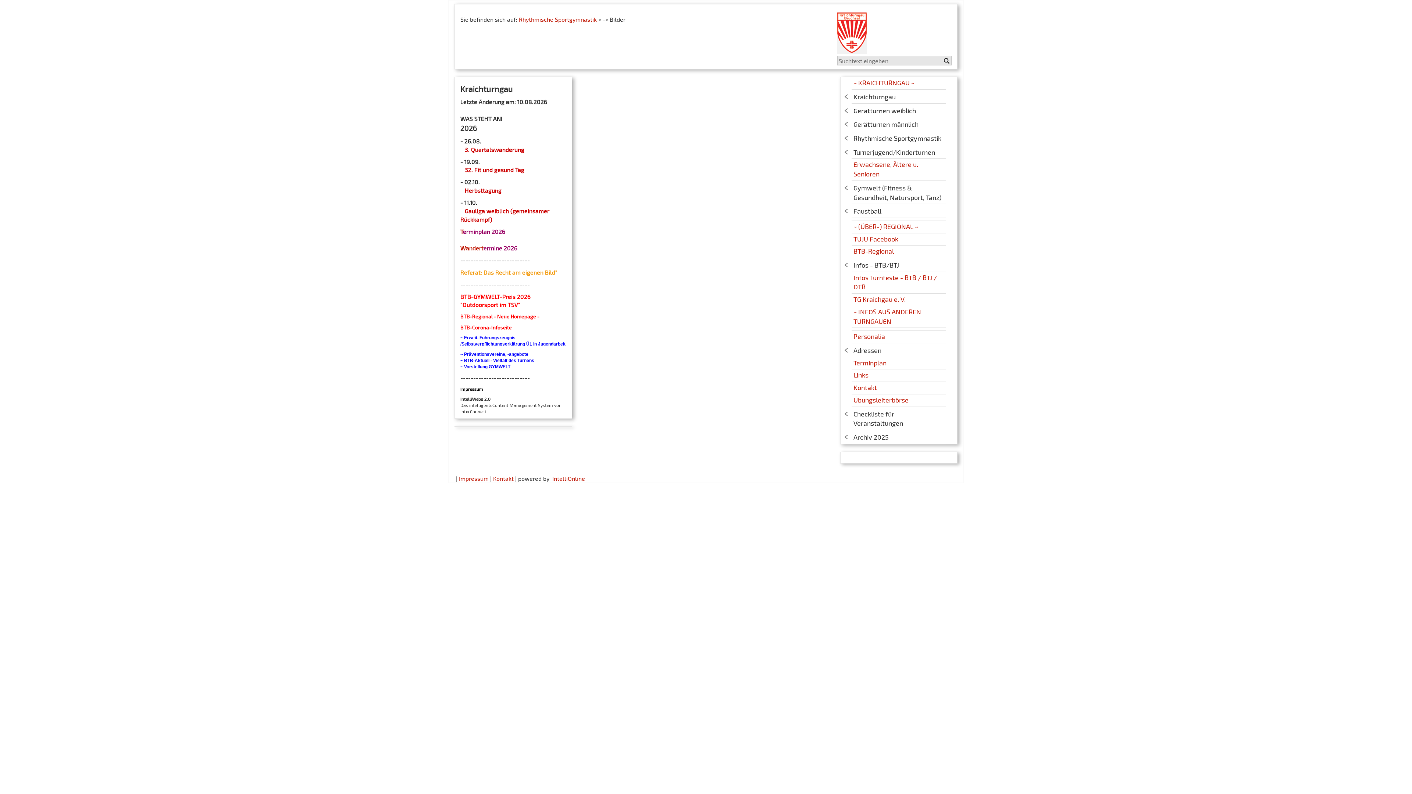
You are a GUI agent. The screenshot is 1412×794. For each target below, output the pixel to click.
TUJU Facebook (875, 239)
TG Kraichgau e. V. (879, 299)
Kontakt (865, 387)
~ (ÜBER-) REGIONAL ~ (885, 226)
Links (861, 375)
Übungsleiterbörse (881, 400)
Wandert (472, 247)
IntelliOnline (568, 478)
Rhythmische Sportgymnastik (558, 19)
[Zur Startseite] (852, 29)
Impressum (474, 478)
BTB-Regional (873, 251)
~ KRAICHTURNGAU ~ (883, 83)
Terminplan (870, 363)
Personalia (869, 336)
